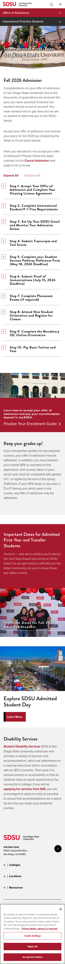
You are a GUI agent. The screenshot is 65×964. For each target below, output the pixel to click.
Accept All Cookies (32, 957)
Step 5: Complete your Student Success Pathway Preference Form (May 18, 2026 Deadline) (35, 260)
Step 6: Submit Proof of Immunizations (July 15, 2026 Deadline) (32, 280)
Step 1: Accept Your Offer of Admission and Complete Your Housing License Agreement (32, 189)
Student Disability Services (22, 746)
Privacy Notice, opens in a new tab (39, 928)
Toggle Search (51, 4)
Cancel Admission (37, 160)
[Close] (61, 909)
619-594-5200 (11, 847)
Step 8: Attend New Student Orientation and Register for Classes (31, 315)
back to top (58, 848)
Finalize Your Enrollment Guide (30, 423)
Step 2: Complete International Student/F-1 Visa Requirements (34, 207)
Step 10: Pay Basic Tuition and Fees (33, 349)
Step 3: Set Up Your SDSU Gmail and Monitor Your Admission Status (35, 225)
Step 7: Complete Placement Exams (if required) (31, 297)
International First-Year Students (23, 21)
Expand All (11, 175)
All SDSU (60, 4)
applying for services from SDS (25, 789)
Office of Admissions (16, 13)
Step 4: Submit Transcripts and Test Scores (33, 242)
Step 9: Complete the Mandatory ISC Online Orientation (35, 333)
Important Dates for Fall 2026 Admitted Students (29, 625)
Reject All (32, 946)
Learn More (14, 717)
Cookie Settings (32, 936)
